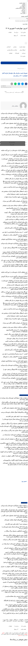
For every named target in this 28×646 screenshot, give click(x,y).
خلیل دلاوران (20, 635)
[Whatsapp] (15, 643)
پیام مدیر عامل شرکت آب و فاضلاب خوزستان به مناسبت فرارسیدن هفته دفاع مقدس (14, 159)
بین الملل (16, 619)
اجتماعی (26, 619)
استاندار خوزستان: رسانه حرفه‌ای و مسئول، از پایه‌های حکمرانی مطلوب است (15, 587)
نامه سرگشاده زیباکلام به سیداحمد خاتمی (16, 219)
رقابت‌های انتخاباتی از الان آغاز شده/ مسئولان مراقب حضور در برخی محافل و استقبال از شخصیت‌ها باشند (15, 223)
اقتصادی (21, 619)
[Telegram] (9, 643)
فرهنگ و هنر (20, 620)
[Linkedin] (4, 643)
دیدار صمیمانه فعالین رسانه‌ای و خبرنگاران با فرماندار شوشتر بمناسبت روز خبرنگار (16, 448)
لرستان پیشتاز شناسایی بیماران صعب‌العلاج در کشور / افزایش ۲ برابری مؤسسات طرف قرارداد (14, 609)
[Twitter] (20, 643)
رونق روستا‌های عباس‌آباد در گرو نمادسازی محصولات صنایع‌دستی (16, 228)
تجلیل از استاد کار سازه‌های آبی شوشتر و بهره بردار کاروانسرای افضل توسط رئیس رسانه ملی (14, 252)
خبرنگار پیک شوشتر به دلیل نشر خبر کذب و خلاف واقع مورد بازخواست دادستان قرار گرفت (14, 170)
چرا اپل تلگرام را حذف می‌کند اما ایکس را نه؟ (15, 613)
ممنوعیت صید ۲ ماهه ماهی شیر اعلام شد (16, 131)
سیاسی (10, 619)
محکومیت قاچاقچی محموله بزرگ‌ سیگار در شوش (14, 423)
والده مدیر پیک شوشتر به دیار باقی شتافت (16, 178)
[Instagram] (21, 39)
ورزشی (26, 620)
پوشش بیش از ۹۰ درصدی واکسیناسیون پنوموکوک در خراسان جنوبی (16, 208)
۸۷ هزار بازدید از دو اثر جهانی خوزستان (17, 216)
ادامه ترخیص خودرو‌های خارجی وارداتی (17, 163)
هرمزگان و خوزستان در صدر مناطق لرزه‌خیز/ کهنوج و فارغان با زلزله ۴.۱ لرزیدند (14, 452)
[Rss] (18, 39)
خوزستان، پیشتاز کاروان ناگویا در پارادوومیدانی (15, 460)
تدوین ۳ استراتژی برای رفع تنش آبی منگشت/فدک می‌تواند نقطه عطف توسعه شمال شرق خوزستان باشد (14, 119)
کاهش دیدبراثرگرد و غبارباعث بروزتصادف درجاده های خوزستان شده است (14, 175)
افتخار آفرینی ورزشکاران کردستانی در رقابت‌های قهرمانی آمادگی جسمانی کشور (14, 166)
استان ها (15, 620)
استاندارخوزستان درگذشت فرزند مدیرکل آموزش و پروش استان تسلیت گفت (14, 155)
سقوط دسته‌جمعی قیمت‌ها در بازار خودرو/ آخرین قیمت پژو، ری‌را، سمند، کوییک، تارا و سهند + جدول (14, 592)
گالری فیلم (9, 620)
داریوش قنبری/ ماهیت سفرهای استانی (17, 194)
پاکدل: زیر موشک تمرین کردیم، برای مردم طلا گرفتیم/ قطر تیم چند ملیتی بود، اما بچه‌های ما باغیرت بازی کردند (15, 183)
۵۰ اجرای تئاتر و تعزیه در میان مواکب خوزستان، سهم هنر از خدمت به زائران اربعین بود (15, 463)
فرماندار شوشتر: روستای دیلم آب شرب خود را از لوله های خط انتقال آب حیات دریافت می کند (14, 261)
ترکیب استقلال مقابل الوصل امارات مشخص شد (14, 191)
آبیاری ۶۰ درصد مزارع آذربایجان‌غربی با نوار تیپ (14, 232)
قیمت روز (5, 619)
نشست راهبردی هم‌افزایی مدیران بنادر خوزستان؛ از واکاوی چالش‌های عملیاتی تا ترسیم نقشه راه (14, 578)
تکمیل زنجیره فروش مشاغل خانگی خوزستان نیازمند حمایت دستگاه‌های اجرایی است (14, 426)
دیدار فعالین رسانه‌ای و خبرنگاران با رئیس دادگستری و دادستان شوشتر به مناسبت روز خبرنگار (14, 443)
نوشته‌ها (23, 62)
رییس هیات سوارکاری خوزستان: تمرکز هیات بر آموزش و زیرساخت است (15, 435)
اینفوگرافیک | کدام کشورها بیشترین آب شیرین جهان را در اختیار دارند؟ (15, 582)
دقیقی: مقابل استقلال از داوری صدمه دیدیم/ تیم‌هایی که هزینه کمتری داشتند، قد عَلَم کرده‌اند (14, 265)
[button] (26, 43)
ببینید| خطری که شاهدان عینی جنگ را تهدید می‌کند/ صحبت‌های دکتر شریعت (15, 213)
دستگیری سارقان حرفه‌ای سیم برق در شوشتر (15, 205)
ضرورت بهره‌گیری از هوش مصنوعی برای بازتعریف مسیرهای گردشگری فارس (16, 605)
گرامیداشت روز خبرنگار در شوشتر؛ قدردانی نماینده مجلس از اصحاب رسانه (15, 548)
